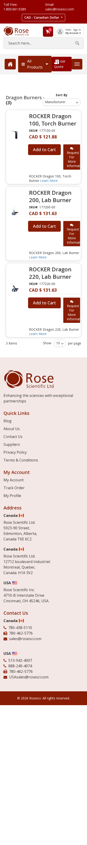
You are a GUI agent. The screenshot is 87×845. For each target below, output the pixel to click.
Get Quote (59, 64)
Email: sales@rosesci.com (59, 6)
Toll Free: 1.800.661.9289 (14, 6)
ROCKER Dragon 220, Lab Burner (50, 273)
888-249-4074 (20, 665)
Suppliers (11, 444)
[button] (43, 17)
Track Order (14, 487)
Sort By (62, 95)
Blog (7, 420)
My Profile (12, 495)
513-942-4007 (20, 660)
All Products (35, 64)
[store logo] (19, 31)
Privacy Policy (15, 452)
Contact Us (13, 436)
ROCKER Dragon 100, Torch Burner (52, 119)
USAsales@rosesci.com (28, 677)
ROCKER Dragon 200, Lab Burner (50, 196)
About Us (11, 428)
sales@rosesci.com (25, 638)
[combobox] (43, 43)
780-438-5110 (20, 627)
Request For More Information (73, 159)
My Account (72, 33)
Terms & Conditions (20, 460)
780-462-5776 (21, 633)
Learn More (49, 180)
